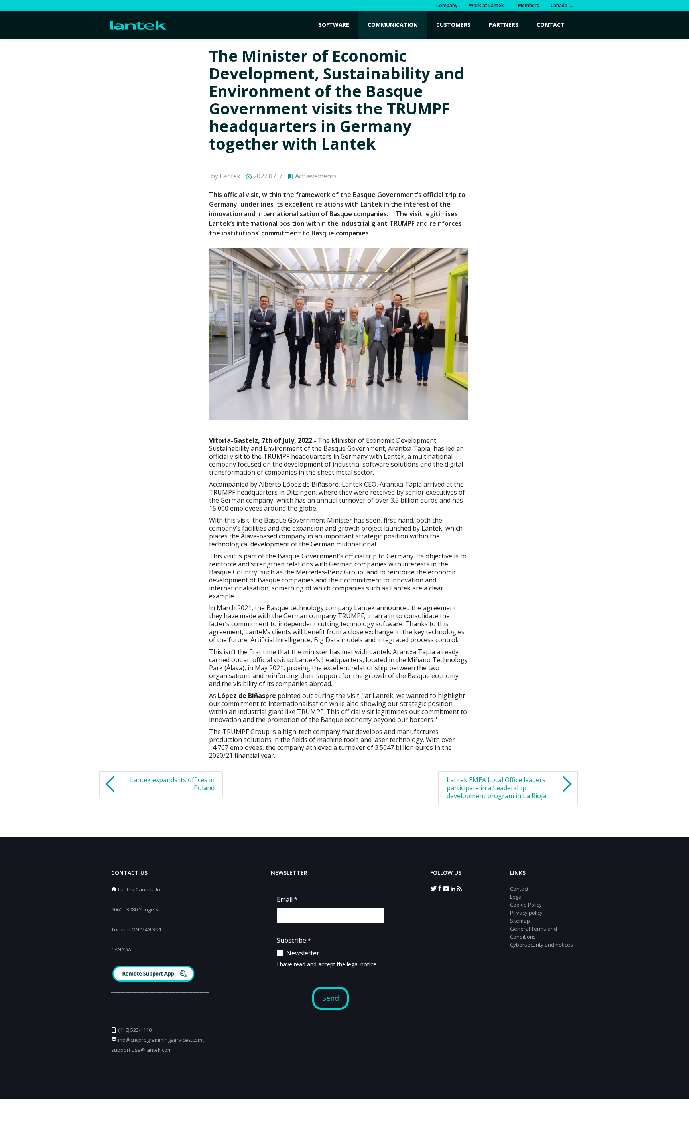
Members (527, 5)
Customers (453, 24)
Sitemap (520, 920)
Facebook (440, 888)
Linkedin (452, 888)
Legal (516, 896)
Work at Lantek (486, 5)
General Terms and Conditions (533, 932)
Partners (503, 24)
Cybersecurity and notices (541, 944)
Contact (551, 24)
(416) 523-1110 (135, 1029)
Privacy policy (526, 912)
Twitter (433, 888)
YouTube (446, 888)
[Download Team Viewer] (154, 974)
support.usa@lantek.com (141, 1049)
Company (446, 5)
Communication (393, 24)
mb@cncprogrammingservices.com (160, 1039)
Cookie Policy (526, 904)
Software (334, 24)
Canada (560, 5)
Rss (459, 888)
